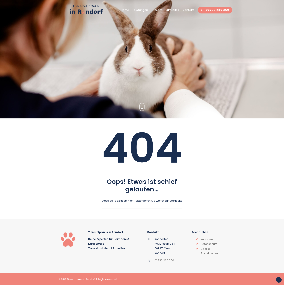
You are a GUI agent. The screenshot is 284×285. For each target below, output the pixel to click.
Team (158, 10)
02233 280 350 (164, 260)
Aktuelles (172, 10)
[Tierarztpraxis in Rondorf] (86, 10)
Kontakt (188, 10)
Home (125, 10)
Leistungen (140, 10)
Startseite (176, 201)
